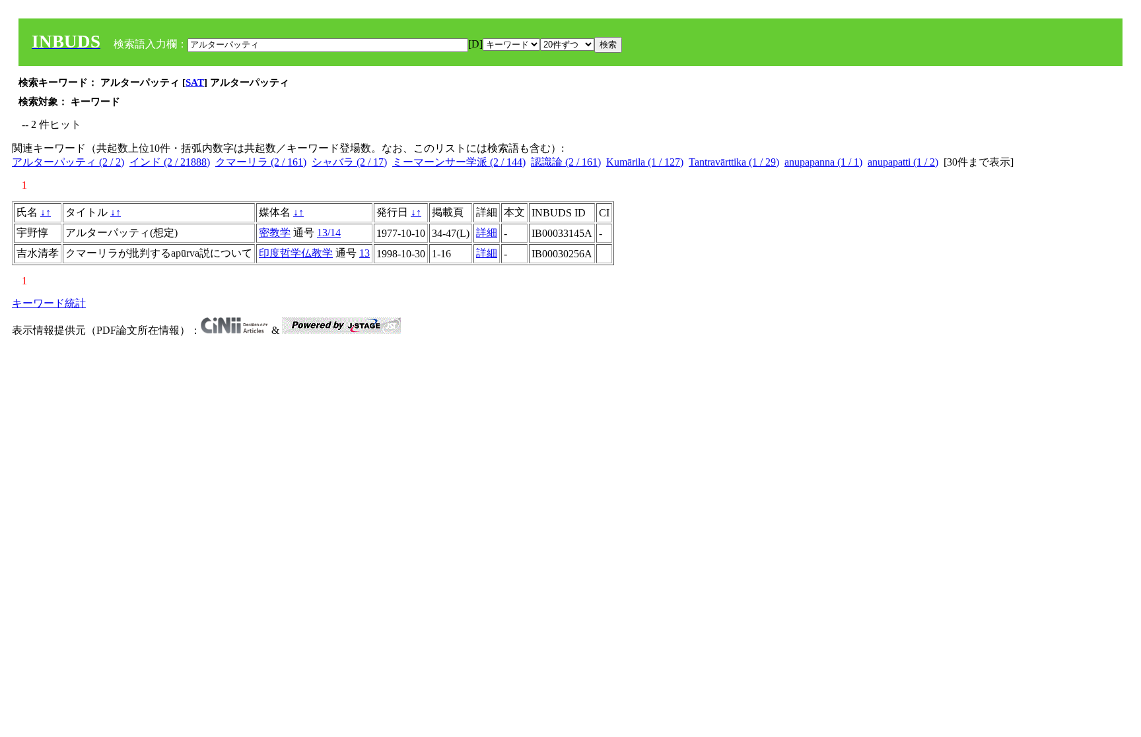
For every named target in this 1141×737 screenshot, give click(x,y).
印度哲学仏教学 (296, 253)
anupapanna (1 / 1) (823, 162)
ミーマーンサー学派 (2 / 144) (459, 162)
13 (364, 253)
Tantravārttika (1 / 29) (734, 162)
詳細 (486, 232)
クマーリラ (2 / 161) (260, 162)
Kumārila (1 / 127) (644, 162)
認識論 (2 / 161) (566, 162)
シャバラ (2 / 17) (349, 162)
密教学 (275, 232)
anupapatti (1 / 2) (903, 162)
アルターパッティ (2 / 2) (68, 162)
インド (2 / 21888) (169, 162)
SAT (195, 82)
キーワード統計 (49, 303)
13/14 (329, 232)
